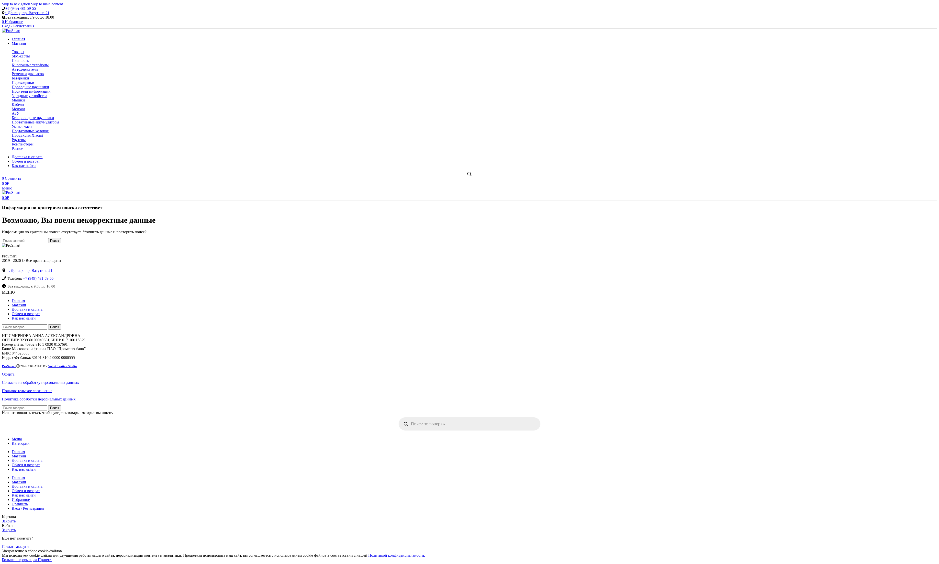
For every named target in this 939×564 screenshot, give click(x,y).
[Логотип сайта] (11, 31)
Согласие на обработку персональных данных (40, 382)
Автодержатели (25, 69)
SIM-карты (21, 56)
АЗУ (15, 113)
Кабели (18, 104)
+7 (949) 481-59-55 (20, 8)
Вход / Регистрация (28, 508)
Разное (17, 148)
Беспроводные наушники (33, 118)
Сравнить (20, 504)
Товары (18, 52)
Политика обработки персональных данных (39, 399)
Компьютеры (23, 144)
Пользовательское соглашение (27, 391)
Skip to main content (47, 4)
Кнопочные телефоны (30, 65)
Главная (18, 301)
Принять (45, 560)
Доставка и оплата (27, 309)
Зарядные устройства (29, 96)
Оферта (8, 374)
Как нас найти (24, 318)
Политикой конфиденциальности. (396, 555)
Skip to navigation (16, 4)
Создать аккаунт (15, 546)
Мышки (18, 100)
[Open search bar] (469, 174)
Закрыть (9, 521)
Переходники (23, 82)
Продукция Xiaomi (27, 135)
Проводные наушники (30, 87)
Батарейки (20, 78)
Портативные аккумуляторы (35, 122)
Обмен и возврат (26, 314)
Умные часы (22, 126)
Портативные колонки (30, 131)
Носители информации (31, 91)
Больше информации (20, 560)
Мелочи (18, 109)
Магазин (19, 305)
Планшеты (21, 60)
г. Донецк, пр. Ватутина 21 (27, 13)
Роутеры (19, 140)
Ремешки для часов (28, 74)
